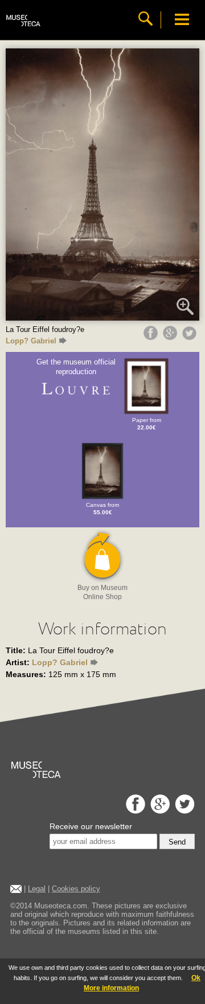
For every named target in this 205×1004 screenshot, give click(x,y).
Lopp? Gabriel (31, 341)
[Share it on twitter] (190, 337)
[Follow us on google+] (158, 811)
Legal (37, 888)
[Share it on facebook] (152, 337)
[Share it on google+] (171, 337)
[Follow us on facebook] (134, 811)
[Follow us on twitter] (183, 811)
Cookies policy (76, 888)
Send (177, 842)
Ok (195, 978)
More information (111, 988)
